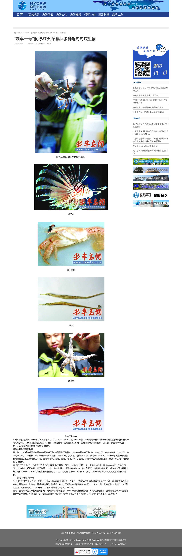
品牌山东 (117, 14)
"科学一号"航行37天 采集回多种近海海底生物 (41, 32)
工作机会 (102, 533)
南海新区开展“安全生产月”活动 (146, 95)
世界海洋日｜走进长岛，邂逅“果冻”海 (148, 112)
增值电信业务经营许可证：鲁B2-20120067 (91, 544)
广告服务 (87, 533)
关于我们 (64, 533)
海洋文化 (61, 14)
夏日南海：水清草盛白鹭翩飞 (145, 145)
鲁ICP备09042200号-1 (64, 544)
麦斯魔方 (117, 533)
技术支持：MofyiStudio (118, 544)
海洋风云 (47, 14)
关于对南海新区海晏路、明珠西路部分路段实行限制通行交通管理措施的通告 (150, 139)
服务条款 (72, 533)
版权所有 (110, 533)
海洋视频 (75, 14)
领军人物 (89, 14)
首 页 (20, 14)
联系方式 (79, 533)
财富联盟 (103, 14)
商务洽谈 (95, 533)
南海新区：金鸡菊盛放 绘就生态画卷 (148, 107)
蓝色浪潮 (33, 14)
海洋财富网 (18, 32)
